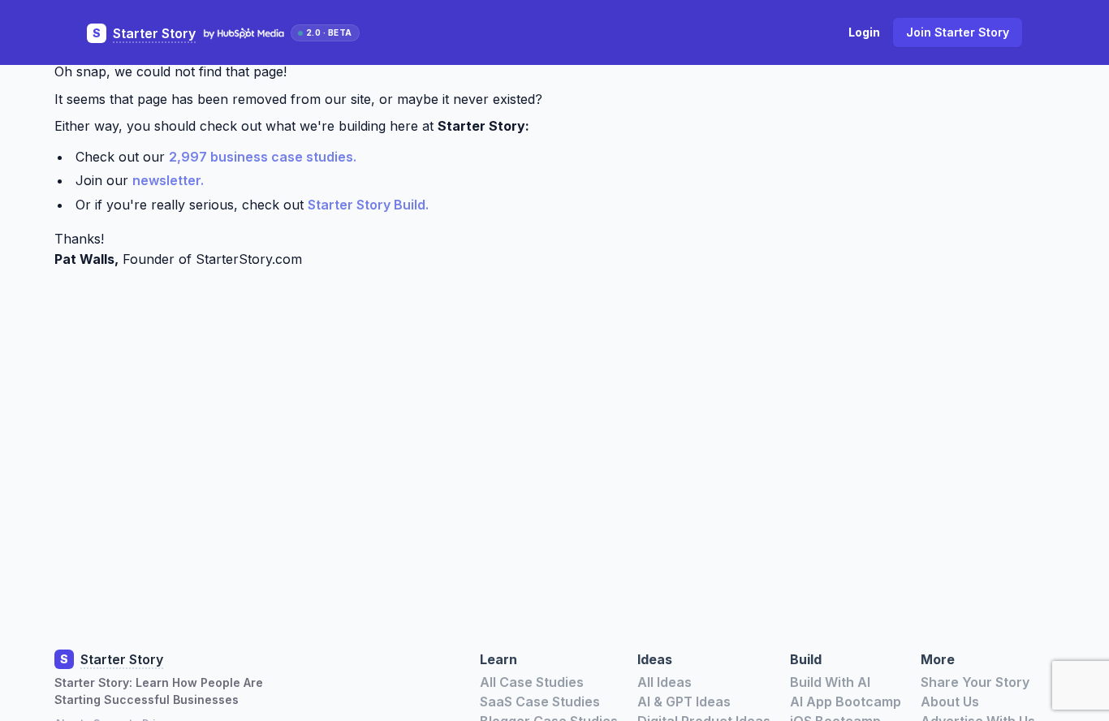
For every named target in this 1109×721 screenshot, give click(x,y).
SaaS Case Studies (540, 701)
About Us (950, 701)
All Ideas (664, 682)
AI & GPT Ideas (684, 701)
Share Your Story (975, 682)
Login (864, 32)
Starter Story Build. (368, 204)
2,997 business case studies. (262, 157)
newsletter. (168, 180)
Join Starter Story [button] (957, 32)
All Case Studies (532, 682)
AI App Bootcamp (845, 701)
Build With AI (830, 682)
